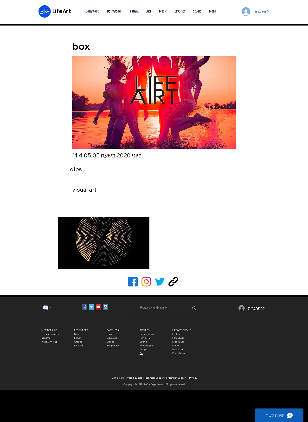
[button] (180, 11)
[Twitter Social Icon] (91, 307)
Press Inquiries (134, 377)
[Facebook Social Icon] (84, 307)
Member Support (177, 377)
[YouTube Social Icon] (98, 307)
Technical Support (155, 377)
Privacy (193, 377)
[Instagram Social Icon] (105, 307)
